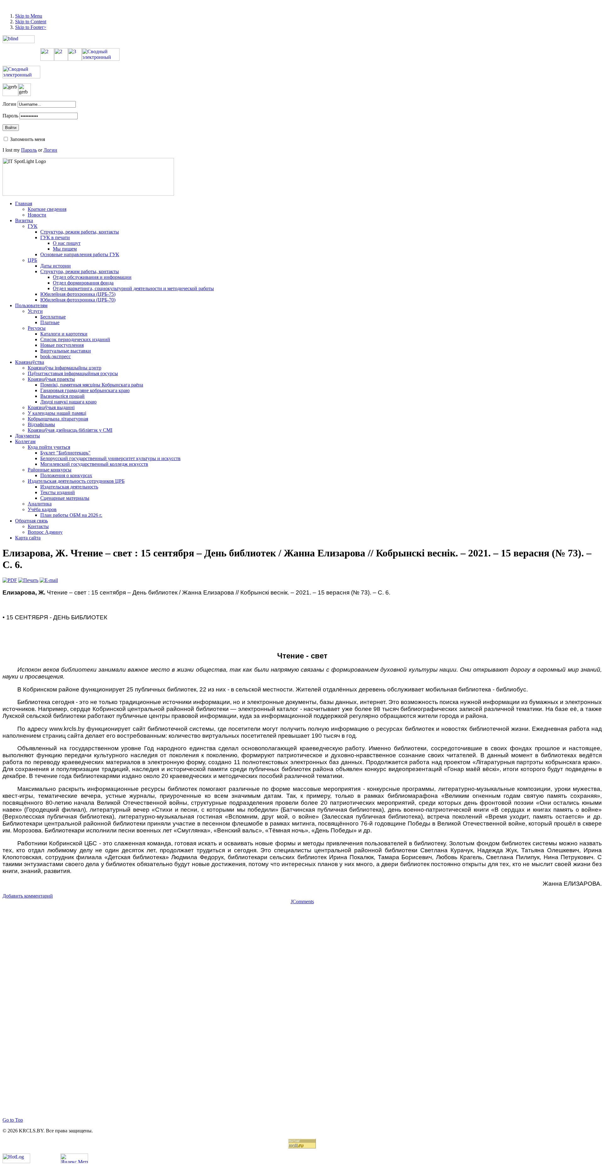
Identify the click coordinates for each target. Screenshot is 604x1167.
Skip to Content (30, 21)
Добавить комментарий (28, 896)
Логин (9, 104)
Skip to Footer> (30, 27)
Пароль (10, 115)
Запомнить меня (27, 139)
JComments (302, 901)
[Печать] (28, 580)
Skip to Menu (28, 16)
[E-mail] (49, 580)
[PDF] (10, 580)
